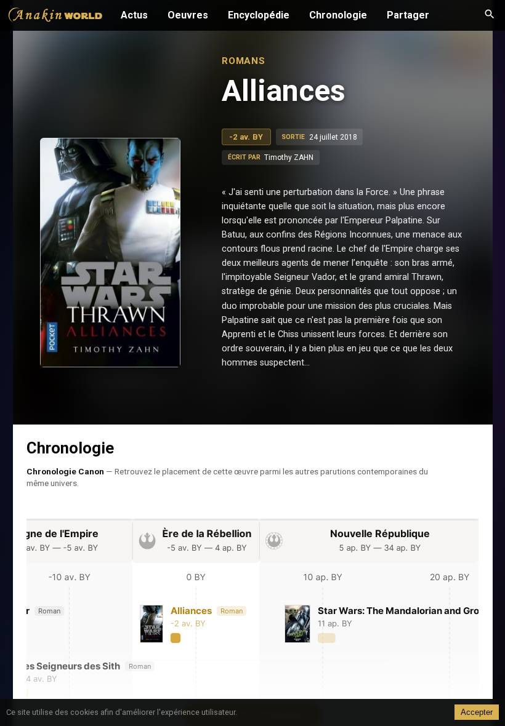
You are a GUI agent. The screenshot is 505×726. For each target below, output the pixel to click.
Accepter (477, 712)
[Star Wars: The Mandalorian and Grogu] (382, 624)
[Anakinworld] (55, 16)
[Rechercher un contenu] (489, 15)
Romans (243, 60)
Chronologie (338, 15)
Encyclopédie (258, 15)
